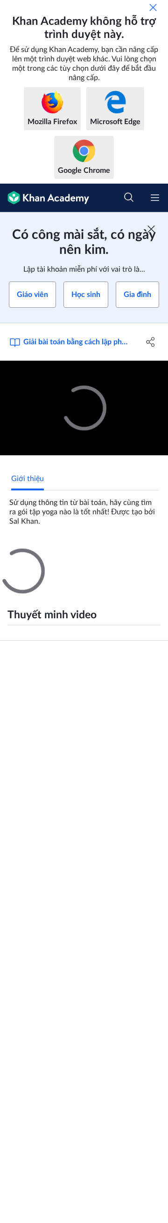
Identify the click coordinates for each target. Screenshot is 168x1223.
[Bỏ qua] (153, 7)
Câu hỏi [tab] (23, 557)
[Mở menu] (155, 197)
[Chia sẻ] (151, 342)
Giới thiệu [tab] (27, 478)
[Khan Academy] (44, 198)
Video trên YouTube (31, 865)
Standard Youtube (29, 851)
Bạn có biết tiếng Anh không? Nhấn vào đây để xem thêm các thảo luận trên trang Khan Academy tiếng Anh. (86, 759)
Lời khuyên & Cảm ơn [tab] (83, 557)
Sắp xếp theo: (26, 679)
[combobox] (108, 679)
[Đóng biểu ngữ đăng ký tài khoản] (151, 229)
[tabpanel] (84, 508)
